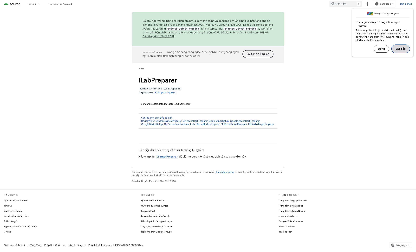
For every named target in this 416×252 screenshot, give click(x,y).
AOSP (141, 68)
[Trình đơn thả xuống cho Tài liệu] (40, 4)
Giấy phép (60, 245)
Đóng (381, 48)
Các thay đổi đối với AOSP (158, 36)
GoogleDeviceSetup (152, 124)
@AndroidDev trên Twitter (154, 205)
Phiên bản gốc (11, 221)
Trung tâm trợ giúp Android (293, 200)
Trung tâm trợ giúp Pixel (291, 205)
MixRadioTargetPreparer (261, 124)
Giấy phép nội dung (224, 172)
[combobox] (345, 4)
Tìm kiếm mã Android (60, 3)
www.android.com (288, 216)
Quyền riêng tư (77, 245)
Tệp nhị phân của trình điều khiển (20, 226)
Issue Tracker (285, 231)
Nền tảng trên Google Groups (156, 221)
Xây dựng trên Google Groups (156, 226)
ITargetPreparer (165, 92)
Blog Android (148, 210)
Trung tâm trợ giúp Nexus (292, 210)
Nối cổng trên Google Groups (156, 231)
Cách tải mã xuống (13, 210)
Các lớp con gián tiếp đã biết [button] (207, 121)
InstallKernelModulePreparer (205, 124)
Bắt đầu (401, 48)
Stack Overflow (287, 226)
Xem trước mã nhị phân (16, 216)
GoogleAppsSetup (219, 121)
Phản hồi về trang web (100, 245)
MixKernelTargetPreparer (234, 124)
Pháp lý (48, 245)
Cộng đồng (35, 245)
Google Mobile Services (291, 221)
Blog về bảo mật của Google (155, 216)
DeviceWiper (147, 121)
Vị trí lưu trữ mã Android (16, 200)
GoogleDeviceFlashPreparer (245, 121)
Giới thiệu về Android (15, 245)
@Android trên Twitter (152, 200)
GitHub (7, 231)
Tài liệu (32, 3)
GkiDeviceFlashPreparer (195, 121)
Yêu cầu (8, 205)
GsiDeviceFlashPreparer (176, 124)
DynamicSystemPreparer (168, 121)
